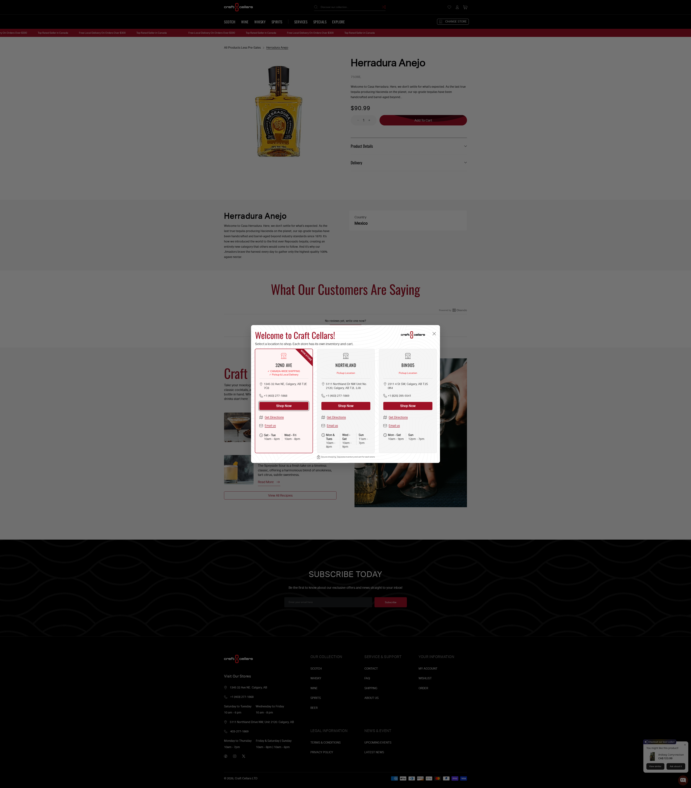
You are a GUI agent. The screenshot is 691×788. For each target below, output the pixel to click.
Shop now (284, 406)
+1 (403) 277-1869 (337, 395)
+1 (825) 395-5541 (399, 395)
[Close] (434, 333)
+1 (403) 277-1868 (275, 395)
